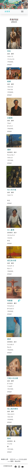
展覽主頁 (12, 459)
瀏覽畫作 (9, 64)
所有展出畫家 (23, 459)
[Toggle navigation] (24, 11)
